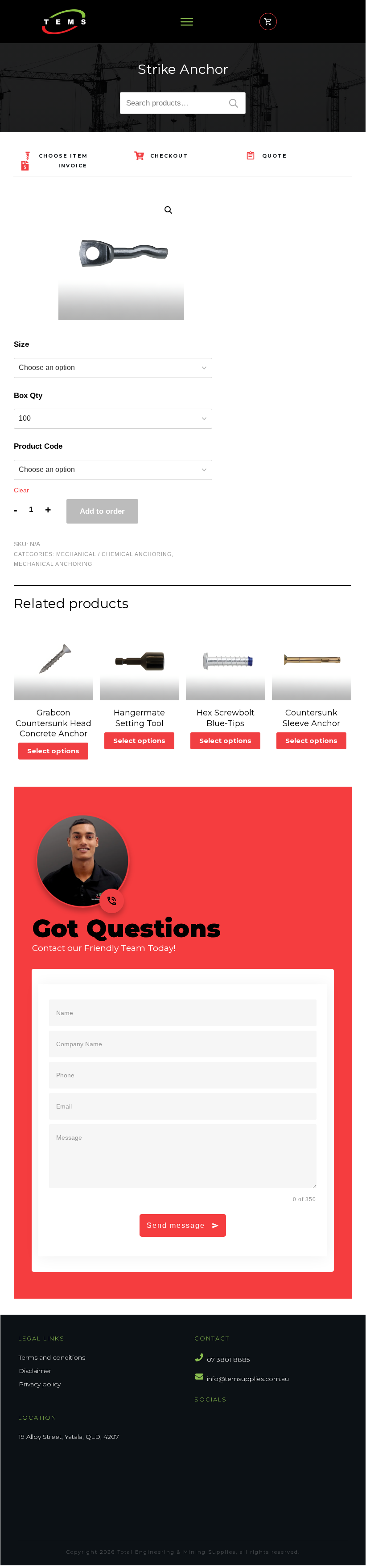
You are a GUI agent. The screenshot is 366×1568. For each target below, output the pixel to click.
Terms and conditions (52, 1357)
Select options (53, 751)
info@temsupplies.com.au (248, 1379)
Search (233, 103)
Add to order (102, 511)
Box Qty (28, 395)
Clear (21, 490)
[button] (168, 210)
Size (21, 344)
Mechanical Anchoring (53, 564)
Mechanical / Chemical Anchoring (114, 554)
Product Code (38, 446)
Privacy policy (40, 1384)
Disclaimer (35, 1371)
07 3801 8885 (228, 1360)
